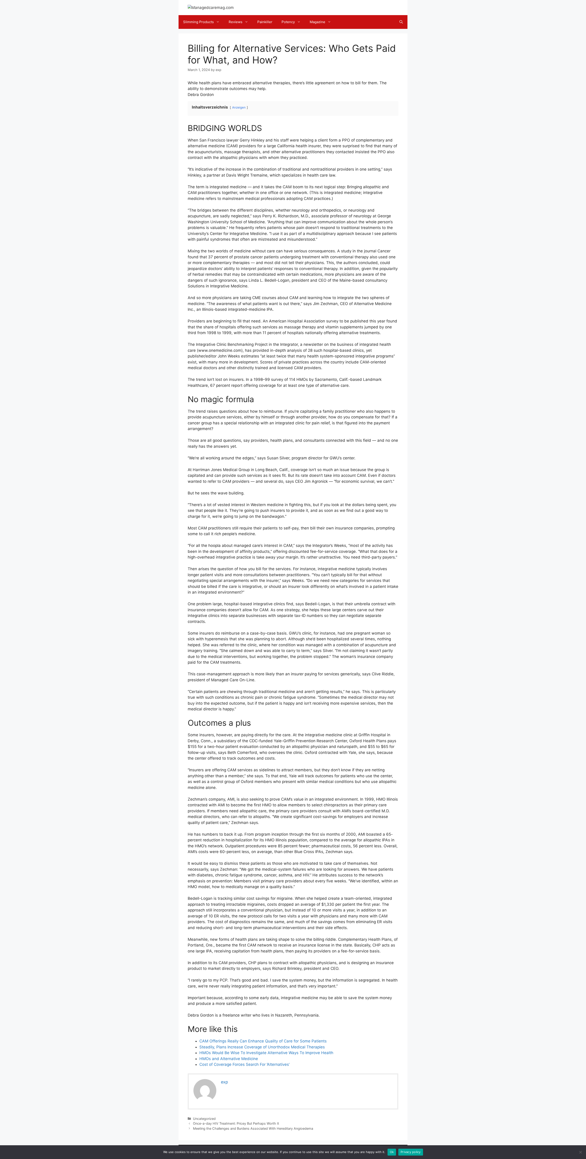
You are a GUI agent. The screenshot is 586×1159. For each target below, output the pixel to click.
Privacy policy (411, 1152)
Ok (392, 1152)
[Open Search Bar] (401, 22)
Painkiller (264, 22)
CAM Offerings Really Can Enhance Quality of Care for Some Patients (263, 1041)
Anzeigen (239, 107)
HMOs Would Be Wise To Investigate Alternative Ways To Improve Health (266, 1052)
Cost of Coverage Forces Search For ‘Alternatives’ (244, 1064)
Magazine (317, 22)
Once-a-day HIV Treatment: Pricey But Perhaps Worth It (236, 1123)
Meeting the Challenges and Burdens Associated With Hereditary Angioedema (253, 1128)
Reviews (235, 22)
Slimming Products (198, 22)
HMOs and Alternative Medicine (228, 1058)
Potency (288, 22)
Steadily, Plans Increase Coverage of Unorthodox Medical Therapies (262, 1047)
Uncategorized (204, 1119)
